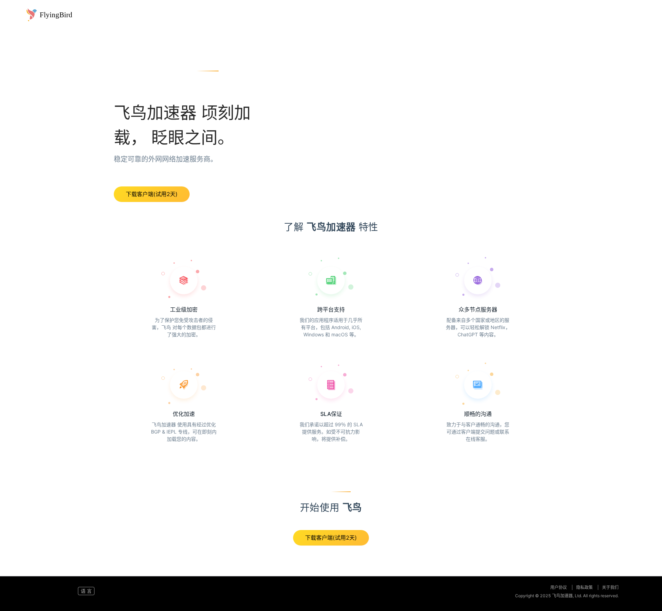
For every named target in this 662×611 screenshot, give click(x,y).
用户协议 (559, 587)
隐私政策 (585, 587)
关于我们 (610, 587)
